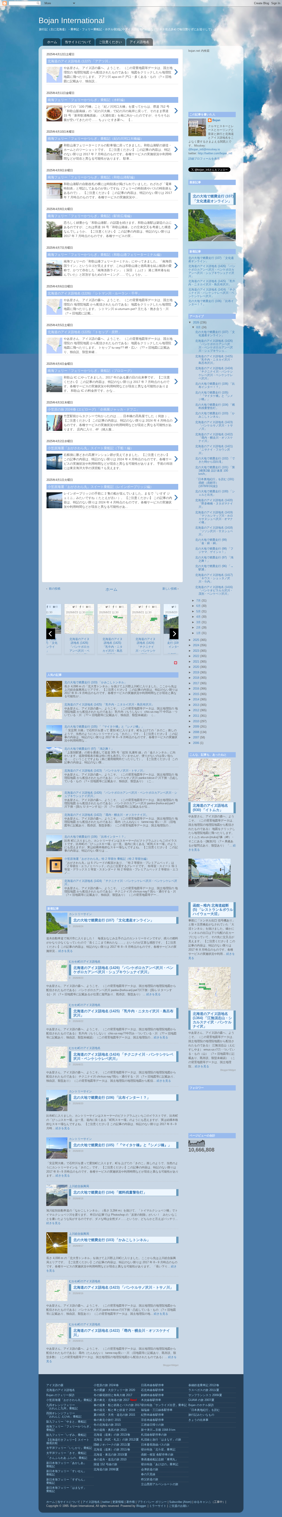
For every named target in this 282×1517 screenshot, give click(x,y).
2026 (196, 322)
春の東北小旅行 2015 (107, 1419)
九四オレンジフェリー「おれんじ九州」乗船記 (62, 1407)
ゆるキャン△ (202, 1502)
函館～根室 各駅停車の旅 (157, 1454)
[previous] (50, 634)
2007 (196, 737)
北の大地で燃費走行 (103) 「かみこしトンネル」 (95, 682)
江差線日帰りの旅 (152, 1424)
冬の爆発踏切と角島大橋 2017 (113, 1395)
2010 (196, 721)
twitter (106, 1502)
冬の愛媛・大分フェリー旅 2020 (114, 1390)
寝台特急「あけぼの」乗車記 (159, 1464)
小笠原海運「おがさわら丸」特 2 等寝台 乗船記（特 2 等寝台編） (106, 858)
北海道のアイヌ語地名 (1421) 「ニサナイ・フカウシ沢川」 (214, 450)
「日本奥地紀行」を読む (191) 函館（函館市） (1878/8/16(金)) (214, 482)
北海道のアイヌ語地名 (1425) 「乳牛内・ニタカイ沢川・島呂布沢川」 (109, 704)
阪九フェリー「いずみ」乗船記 (66, 1435)
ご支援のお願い (179, 1505)
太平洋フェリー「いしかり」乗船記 (69, 1448)
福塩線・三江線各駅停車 (157, 1410)
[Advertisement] (112, 548)
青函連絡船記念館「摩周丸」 (159, 1459)
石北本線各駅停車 (152, 1390)
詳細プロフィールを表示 (204, 158)
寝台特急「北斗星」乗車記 (158, 1449)
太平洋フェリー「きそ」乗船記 (66, 1453)
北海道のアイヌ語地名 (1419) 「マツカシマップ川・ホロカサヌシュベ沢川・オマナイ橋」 (214, 517)
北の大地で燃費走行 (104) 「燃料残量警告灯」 (110, 1192)
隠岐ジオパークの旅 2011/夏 (112, 1444)
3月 (198, 622)
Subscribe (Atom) (180, 1502)
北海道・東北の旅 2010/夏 (110, 1454)
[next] (174, 634)
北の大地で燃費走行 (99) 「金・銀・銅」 (211, 541)
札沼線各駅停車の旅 (154, 1434)
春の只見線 (148, 1474)
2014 (196, 699)
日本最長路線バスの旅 (155, 1444)
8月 (198, 327)
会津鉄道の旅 (149, 1469)
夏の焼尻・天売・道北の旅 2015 (114, 1414)
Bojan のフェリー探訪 (60, 1395)
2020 (196, 667)
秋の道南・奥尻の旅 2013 (110, 1429)
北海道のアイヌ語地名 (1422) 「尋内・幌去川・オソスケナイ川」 (106, 814)
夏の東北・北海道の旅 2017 (111, 1400)
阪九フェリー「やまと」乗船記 (66, 1421)
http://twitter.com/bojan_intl (215, 153)
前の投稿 (54, 588)
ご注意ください (110, 42)
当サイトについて (78, 42)
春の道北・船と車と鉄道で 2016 (114, 1410)
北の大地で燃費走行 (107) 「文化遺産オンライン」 (113, 920)
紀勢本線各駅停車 (152, 1414)
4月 (198, 616)
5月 (198, 611)
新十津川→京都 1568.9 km (158, 1429)
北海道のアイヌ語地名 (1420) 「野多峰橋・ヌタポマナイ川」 (214, 503)
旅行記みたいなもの (201, 1414)
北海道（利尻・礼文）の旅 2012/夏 (116, 1439)
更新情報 (118, 1502)
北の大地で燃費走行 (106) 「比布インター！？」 (95, 836)
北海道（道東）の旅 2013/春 (112, 1434)
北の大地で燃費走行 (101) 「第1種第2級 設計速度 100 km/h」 (215, 471)
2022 (196, 656)
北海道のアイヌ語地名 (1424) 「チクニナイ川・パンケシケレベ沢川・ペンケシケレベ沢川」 (211, 293)
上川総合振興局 (79, 1186)
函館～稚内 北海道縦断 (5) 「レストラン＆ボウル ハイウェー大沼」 (213, 910)
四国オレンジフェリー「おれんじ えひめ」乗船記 (64, 1415)
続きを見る (65, 951)
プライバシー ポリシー (152, 1502)
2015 (196, 694)
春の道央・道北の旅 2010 (110, 1459)
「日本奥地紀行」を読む (204, 1410)
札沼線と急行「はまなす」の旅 (161, 1439)
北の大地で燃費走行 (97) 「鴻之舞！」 (89, 748)
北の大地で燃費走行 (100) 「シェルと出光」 (215, 493)
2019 (196, 672)
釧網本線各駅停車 (152, 1395)
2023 (196, 650)
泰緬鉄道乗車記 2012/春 (203, 1385)
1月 (198, 633)
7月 (198, 600)
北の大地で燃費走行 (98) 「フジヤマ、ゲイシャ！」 (214, 550)
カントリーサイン (80, 914)
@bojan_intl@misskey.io (204, 149)
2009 (196, 726)
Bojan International (73, 20)
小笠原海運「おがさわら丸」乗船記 (69, 1400)
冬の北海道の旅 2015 (107, 1424)
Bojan (216, 120)
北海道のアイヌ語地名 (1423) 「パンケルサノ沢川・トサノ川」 (105, 770)
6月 (198, 606)
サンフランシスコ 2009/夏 (205, 1395)
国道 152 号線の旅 (105, 1464)
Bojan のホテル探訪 (201, 1405)
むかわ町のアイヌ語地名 (84, 961)
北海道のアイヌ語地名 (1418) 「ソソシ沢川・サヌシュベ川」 (214, 531)
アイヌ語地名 (139, 42)
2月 (198, 627)
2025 (196, 640)
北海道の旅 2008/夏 (106, 1469)
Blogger (141, 1505)
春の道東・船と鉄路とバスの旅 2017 (117, 1405)
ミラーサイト (157, 1505)
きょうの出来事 (198, 1419)
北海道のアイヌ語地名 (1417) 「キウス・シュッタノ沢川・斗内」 (214, 578)
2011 (196, 715)
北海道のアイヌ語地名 (60, 1390)
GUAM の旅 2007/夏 (201, 1400)
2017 (196, 683)
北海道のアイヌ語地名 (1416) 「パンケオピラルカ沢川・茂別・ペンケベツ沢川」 (214, 590)
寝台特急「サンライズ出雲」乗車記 (164, 1405)
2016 (196, 688)
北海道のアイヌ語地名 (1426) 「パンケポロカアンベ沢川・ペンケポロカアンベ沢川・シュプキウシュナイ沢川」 (211, 271)
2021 (196, 661)
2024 (196, 645)
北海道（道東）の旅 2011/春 (112, 1449)
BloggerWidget (170, 1365)
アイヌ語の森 (54, 1385)
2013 (196, 705)
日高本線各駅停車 (152, 1385)
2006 (196, 743)
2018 (196, 677)
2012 (196, 710)
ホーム (52, 42)
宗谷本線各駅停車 (152, 1419)
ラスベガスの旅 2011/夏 (203, 1390)
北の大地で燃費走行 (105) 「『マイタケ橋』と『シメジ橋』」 (104, 726)
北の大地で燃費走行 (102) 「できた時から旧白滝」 (215, 460)
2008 (196, 732)
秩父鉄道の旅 (149, 1479)
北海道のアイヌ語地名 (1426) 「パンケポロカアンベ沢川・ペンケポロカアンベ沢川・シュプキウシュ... (214, 345)
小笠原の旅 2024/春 (106, 1385)
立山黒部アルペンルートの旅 (159, 1484)
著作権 (130, 1502)
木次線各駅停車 (151, 1400)
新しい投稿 (169, 588)
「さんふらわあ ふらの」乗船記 (66, 1458)
